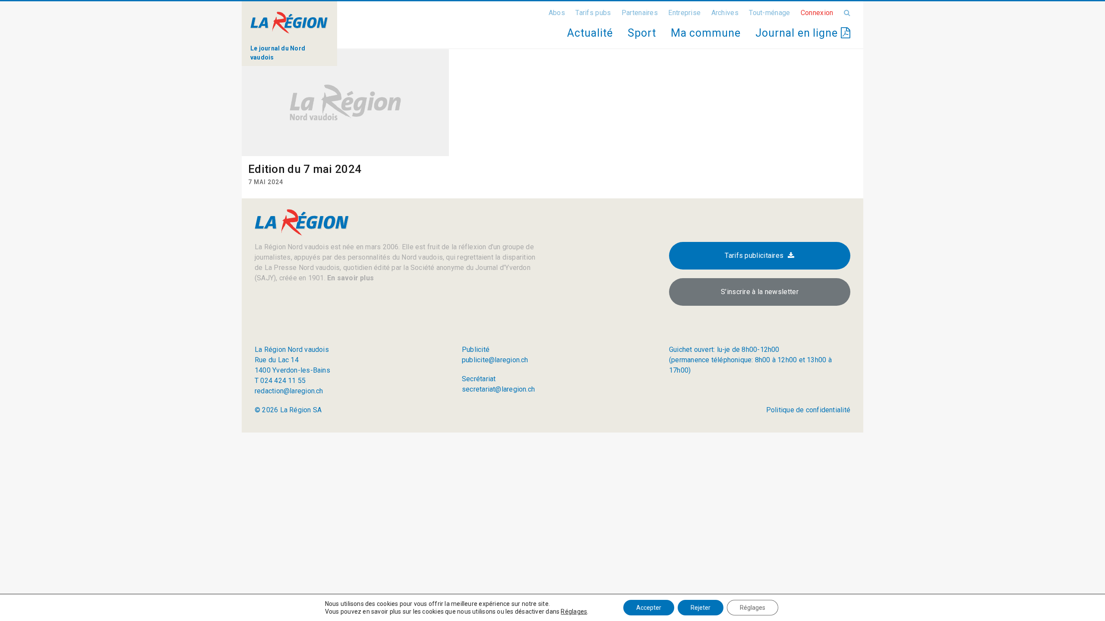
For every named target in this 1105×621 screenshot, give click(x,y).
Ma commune (706, 33)
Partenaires (640, 13)
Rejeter (700, 607)
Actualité (589, 33)
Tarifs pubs (593, 13)
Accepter (648, 607)
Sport (642, 33)
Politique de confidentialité (808, 410)
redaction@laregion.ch (289, 391)
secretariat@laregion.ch (498, 389)
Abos (557, 13)
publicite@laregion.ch (495, 360)
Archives (725, 13)
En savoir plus (349, 278)
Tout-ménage (769, 13)
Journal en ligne (798, 33)
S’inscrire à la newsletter (760, 292)
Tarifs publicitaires (754, 255)
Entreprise (684, 13)
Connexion (817, 13)
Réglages (574, 611)
